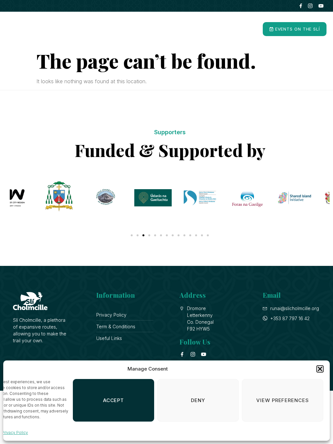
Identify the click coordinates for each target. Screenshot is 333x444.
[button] (320, 369)
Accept (113, 400)
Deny (198, 400)
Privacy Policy (15, 432)
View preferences (282, 400)
